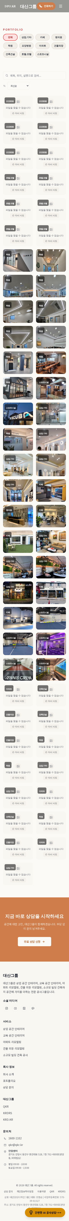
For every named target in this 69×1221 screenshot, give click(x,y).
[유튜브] (15, 1008)
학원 (10, 45)
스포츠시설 (43, 54)
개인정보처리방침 (25, 1191)
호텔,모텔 (26, 54)
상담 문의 (8, 1087)
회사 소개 (8, 1074)
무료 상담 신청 (32, 942)
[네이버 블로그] (24, 1008)
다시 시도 (19, 113)
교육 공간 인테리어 (14, 1035)
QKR (6, 1106)
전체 (10, 37)
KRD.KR (8, 1119)
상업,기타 (26, 37)
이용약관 (41, 1191)
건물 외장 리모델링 (14, 1048)
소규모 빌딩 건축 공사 (15, 1055)
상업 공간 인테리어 (14, 1029)
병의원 (58, 37)
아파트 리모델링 (12, 1042)
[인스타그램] (6, 1008)
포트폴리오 (9, 1081)
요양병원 (26, 45)
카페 (42, 37)
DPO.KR (10, 6)
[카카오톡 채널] (33, 1008)
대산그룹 (10, 975)
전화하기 (48, 6)
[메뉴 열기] (61, 6)
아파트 (42, 45)
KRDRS (7, 1113)
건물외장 (58, 45)
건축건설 (10, 54)
